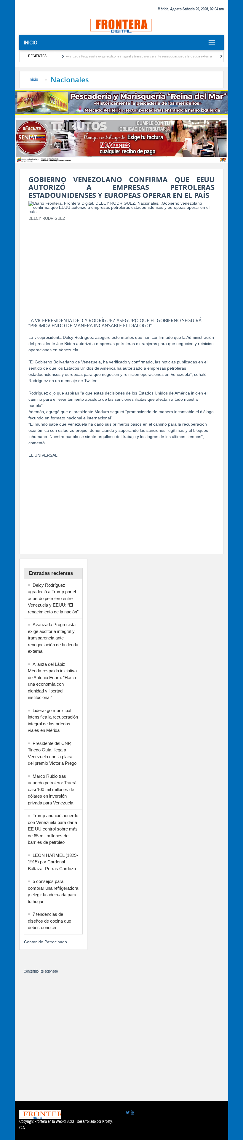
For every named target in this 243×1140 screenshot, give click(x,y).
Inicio (30, 42)
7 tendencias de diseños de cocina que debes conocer (49, 921)
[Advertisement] (121, 267)
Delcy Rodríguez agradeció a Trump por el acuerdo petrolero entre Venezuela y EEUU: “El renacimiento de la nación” (53, 598)
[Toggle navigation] (211, 42)
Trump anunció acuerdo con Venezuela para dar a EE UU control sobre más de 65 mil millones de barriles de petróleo (53, 829)
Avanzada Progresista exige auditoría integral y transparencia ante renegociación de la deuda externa (125, 56)
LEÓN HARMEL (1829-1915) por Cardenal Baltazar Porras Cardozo (53, 862)
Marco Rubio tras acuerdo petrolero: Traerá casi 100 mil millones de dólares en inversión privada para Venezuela (52, 789)
